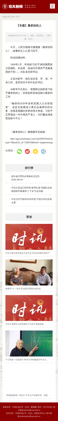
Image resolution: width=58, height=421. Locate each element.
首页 (12, 17)
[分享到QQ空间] (35, 151)
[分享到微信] (19, 151)
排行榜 (29, 167)
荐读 (29, 216)
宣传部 (34, 407)
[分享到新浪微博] (27, 151)
